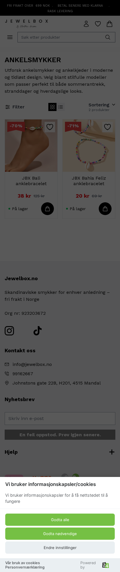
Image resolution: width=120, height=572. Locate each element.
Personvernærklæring (25, 567)
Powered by (88, 565)
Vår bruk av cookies (22, 563)
